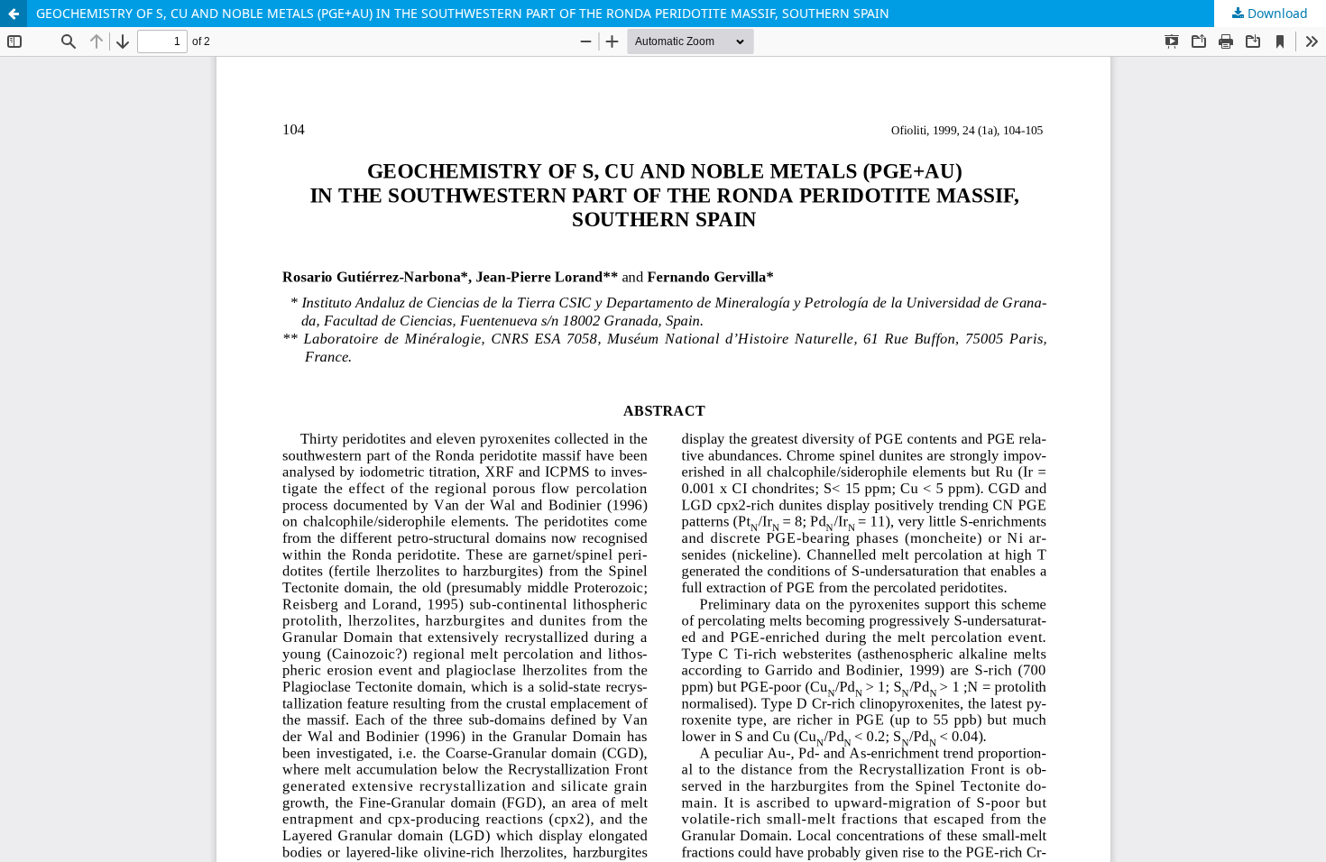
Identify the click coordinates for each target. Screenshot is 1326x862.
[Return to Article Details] (13, 13)
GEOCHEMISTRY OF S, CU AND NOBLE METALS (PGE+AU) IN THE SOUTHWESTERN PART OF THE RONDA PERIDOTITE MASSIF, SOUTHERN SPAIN (462, 13)
